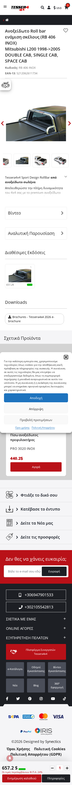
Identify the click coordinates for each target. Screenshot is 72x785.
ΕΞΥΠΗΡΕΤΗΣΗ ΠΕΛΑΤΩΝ (27, 638)
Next (69, 123)
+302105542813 (39, 607)
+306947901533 (39, 594)
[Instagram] (41, 698)
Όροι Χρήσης (18, 748)
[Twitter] (18, 698)
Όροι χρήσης (22, 427)
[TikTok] (64, 698)
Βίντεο (14, 213)
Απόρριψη (36, 409)
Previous (2, 123)
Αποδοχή (36, 398)
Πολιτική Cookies (49, 748)
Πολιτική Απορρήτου (43, 427)
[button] (66, 357)
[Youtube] (53, 698)
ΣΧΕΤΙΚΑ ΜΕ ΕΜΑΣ (21, 619)
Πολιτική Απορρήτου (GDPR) (36, 754)
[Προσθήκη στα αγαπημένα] (65, 30)
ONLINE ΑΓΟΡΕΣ (19, 628)
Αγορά (36, 467)
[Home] (7, 20)
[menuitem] (42, 7)
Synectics (53, 741)
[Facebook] (7, 698)
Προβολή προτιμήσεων (36, 420)
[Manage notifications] (10, 758)
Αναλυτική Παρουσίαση (31, 233)
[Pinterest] (29, 698)
